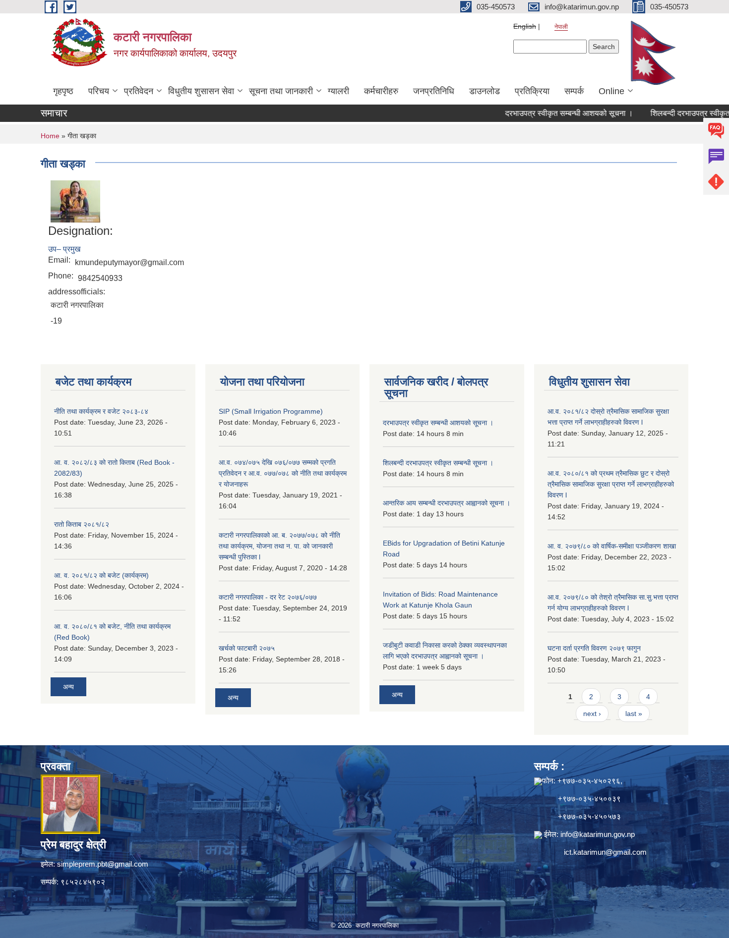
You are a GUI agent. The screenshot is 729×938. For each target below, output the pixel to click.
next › (592, 713)
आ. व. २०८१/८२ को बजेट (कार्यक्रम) (101, 575)
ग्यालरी (338, 91)
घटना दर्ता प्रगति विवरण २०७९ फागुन (594, 648)
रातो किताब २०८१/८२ (81, 524)
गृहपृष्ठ (63, 91)
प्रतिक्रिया (532, 91)
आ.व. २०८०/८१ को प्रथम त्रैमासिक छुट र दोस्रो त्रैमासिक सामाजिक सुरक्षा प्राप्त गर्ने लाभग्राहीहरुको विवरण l (610, 484)
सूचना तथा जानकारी (281, 91)
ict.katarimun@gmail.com (605, 852)
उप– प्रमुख (64, 249)
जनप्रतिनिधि (433, 91)
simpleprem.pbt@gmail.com (102, 864)
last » (633, 713)
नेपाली (561, 26)
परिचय (98, 91)
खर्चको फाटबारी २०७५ (247, 648)
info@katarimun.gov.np (597, 834)
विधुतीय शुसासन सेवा (201, 91)
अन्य (68, 687)
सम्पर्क (574, 91)
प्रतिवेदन (138, 91)
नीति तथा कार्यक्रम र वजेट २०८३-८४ (101, 411)
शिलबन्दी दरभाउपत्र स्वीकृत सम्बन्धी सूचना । (438, 463)
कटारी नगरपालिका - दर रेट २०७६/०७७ (268, 597)
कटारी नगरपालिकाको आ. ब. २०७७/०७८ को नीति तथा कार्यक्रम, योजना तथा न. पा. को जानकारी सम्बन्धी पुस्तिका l (279, 546)
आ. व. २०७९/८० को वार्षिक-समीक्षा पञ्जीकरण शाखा (611, 546)
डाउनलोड (484, 91)
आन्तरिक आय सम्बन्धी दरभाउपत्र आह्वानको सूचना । (446, 503)
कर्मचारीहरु (381, 91)
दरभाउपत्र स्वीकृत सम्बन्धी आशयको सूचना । (549, 113)
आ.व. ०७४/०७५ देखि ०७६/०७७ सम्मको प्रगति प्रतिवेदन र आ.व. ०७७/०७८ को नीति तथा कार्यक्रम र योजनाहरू (283, 473)
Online (611, 91)
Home (50, 136)
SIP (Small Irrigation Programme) (271, 411)
